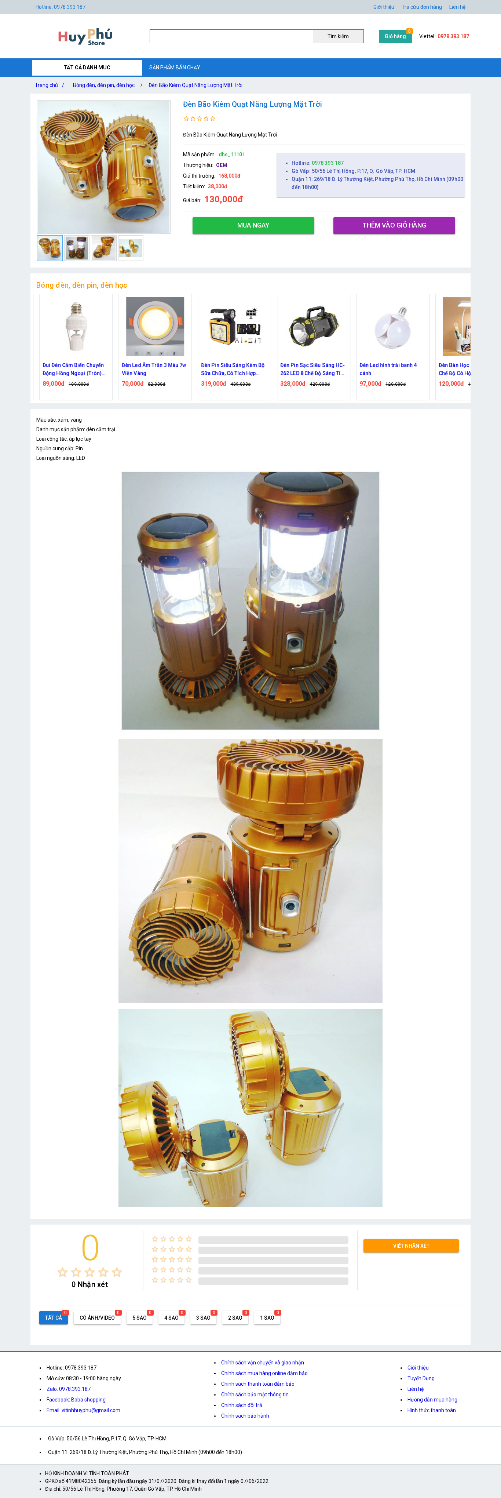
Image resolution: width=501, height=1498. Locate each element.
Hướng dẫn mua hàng (432, 1400)
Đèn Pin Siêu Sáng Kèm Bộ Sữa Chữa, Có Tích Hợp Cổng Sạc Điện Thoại (227, 369)
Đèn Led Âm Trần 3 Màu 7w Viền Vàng (148, 369)
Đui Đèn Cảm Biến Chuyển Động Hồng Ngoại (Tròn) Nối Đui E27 (67, 369)
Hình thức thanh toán (431, 1410)
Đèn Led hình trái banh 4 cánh (382, 369)
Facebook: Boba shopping (76, 1400)
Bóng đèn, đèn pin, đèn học (104, 85)
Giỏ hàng (395, 36)
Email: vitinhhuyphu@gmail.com (83, 1410)
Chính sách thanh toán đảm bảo (258, 1384)
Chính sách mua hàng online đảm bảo (264, 1373)
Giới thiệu (383, 7)
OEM (221, 165)
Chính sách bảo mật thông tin (255, 1394)
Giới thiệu (418, 1368)
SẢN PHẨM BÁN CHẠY (174, 67)
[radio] (62, 1272)
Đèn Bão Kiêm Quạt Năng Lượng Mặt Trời (195, 85)
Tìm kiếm (338, 36)
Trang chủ (49, 85)
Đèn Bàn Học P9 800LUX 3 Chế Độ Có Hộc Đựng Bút (463, 369)
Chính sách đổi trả (241, 1405)
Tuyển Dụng (421, 1378)
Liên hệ (457, 7)
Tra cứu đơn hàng (422, 7)
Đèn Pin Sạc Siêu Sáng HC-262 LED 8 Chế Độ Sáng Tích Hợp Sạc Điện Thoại (307, 369)
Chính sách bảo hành (245, 1416)
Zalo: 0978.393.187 (69, 1389)
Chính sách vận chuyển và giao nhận (262, 1363)
